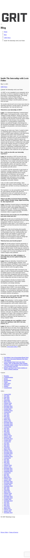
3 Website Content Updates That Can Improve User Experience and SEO (16, 365)
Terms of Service (13, 532)
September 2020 (8, 486)
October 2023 (7, 440)
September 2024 (8, 425)
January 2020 (7, 495)
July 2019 (6, 502)
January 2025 (7, 421)
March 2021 (7, 477)
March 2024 (7, 434)
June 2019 (6, 503)
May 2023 (6, 446)
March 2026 (7, 401)
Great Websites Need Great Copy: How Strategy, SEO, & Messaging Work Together (15, 362)
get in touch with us (12, 346)
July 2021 (6, 474)
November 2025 (8, 407)
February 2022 (8, 465)
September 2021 (8, 471)
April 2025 (7, 418)
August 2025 (7, 412)
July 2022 (6, 459)
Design (6, 379)
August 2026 (7, 394)
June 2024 (6, 429)
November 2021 (8, 469)
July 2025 (6, 413)
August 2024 (7, 427)
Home (5, 31)
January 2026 (7, 404)
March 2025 (7, 419)
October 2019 (7, 499)
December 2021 (8, 468)
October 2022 (7, 455)
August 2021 (7, 472)
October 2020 (7, 484)
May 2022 (6, 462)
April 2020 (7, 490)
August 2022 (7, 458)
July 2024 (6, 428)
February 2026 (8, 403)
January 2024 (7, 437)
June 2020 (6, 487)
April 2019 (7, 506)
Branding (6, 376)
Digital (6, 381)
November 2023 (8, 438)
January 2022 (7, 466)
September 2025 (8, 410)
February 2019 (8, 509)
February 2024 (8, 435)
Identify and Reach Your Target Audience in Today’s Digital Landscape (15, 368)
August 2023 (7, 441)
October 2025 (7, 409)
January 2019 (7, 511)
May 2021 (6, 475)
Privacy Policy (4, 532)
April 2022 (7, 463)
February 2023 (8, 450)
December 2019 (8, 496)
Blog (5, 34)
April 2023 (7, 447)
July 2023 (6, 443)
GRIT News (7, 37)
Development (7, 380)
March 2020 (7, 492)
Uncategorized (8, 387)
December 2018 (8, 512)
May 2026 (6, 398)
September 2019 (8, 500)
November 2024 (8, 424)
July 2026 (6, 395)
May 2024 (6, 431)
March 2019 (7, 508)
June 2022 (6, 461)
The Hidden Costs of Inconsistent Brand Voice (16, 357)
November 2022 (8, 453)
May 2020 (6, 489)
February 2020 (8, 493)
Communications (8, 377)
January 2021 (7, 480)
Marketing (6, 384)
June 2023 (6, 444)
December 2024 (8, 422)
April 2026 (7, 400)
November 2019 (8, 498)
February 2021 (8, 478)
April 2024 (7, 432)
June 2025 (6, 415)
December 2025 (8, 406)
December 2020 (8, 481)
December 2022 (8, 452)
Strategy (6, 386)
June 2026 (6, 397)
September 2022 (8, 456)
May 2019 (6, 505)
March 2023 (7, 449)
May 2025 (6, 416)
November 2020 (8, 483)
